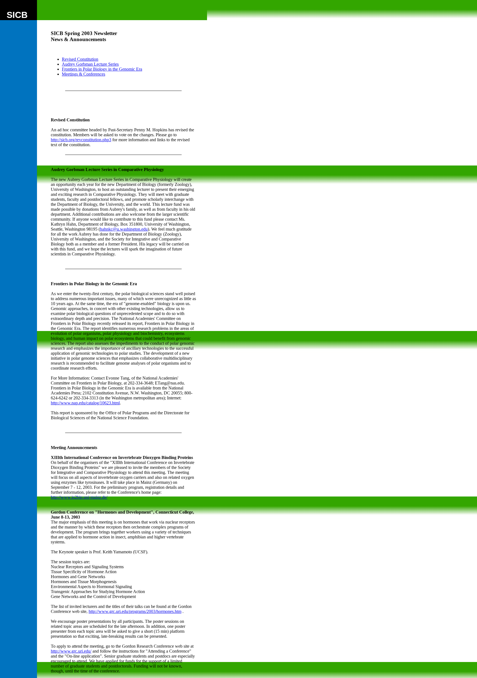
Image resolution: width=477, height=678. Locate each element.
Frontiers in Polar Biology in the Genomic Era (102, 69)
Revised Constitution (80, 59)
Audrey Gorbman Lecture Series (90, 64)
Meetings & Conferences (83, 74)
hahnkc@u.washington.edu (124, 229)
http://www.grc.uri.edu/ (71, 651)
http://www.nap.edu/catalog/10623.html (85, 403)
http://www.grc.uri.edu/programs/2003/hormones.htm (135, 611)
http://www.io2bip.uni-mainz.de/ (79, 497)
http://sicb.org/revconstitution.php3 (81, 139)
